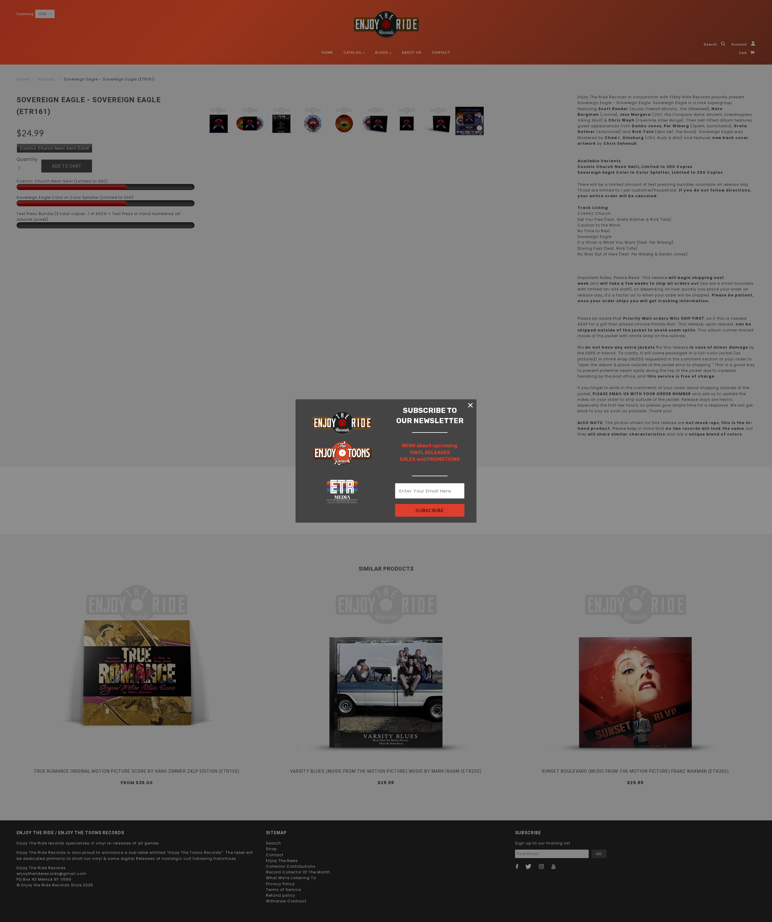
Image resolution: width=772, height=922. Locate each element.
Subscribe (430, 510)
